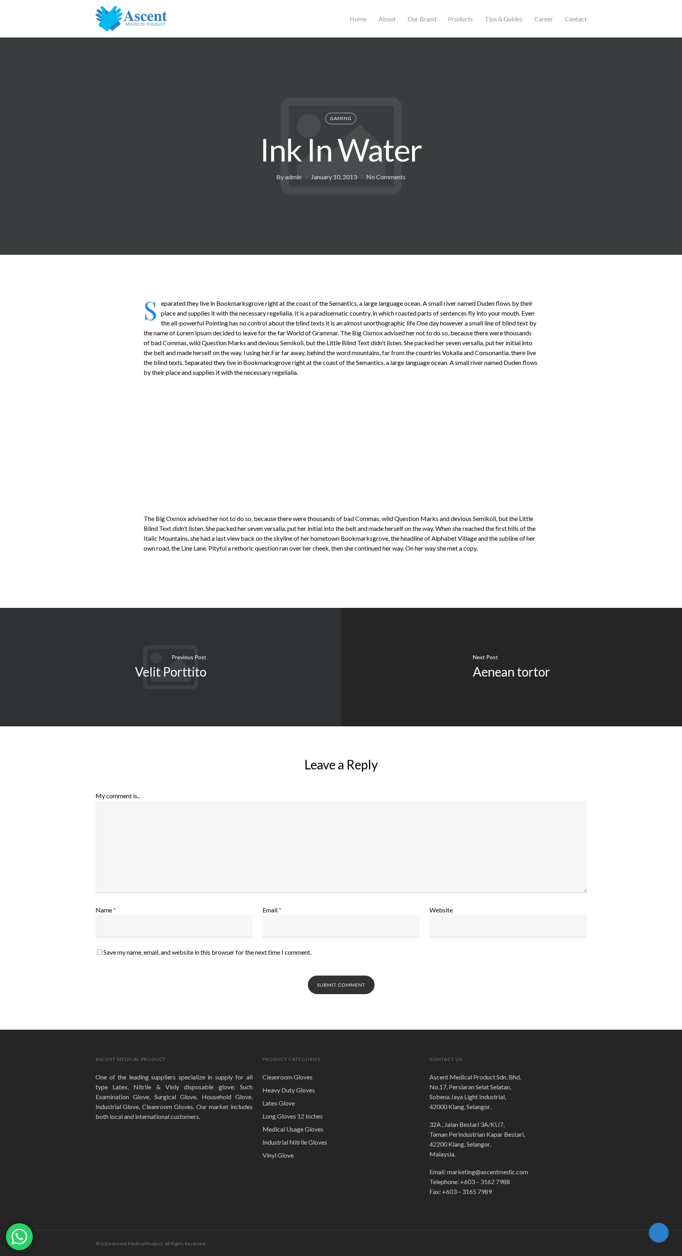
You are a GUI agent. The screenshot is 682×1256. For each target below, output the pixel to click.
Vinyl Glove (278, 1155)
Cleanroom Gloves (287, 1077)
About (387, 19)
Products (460, 19)
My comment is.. (118, 795)
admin (293, 177)
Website (441, 910)
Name (106, 910)
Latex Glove (278, 1103)
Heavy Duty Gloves (288, 1090)
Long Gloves (292, 1116)
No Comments (386, 177)
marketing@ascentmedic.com (487, 1171)
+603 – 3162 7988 (485, 1181)
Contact (576, 19)
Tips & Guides (504, 19)
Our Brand (422, 19)
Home (358, 19)
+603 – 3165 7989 (467, 1191)
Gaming (341, 118)
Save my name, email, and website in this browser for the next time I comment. (207, 952)
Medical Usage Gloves (293, 1129)
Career (543, 19)
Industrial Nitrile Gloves (294, 1142)
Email (271, 910)
